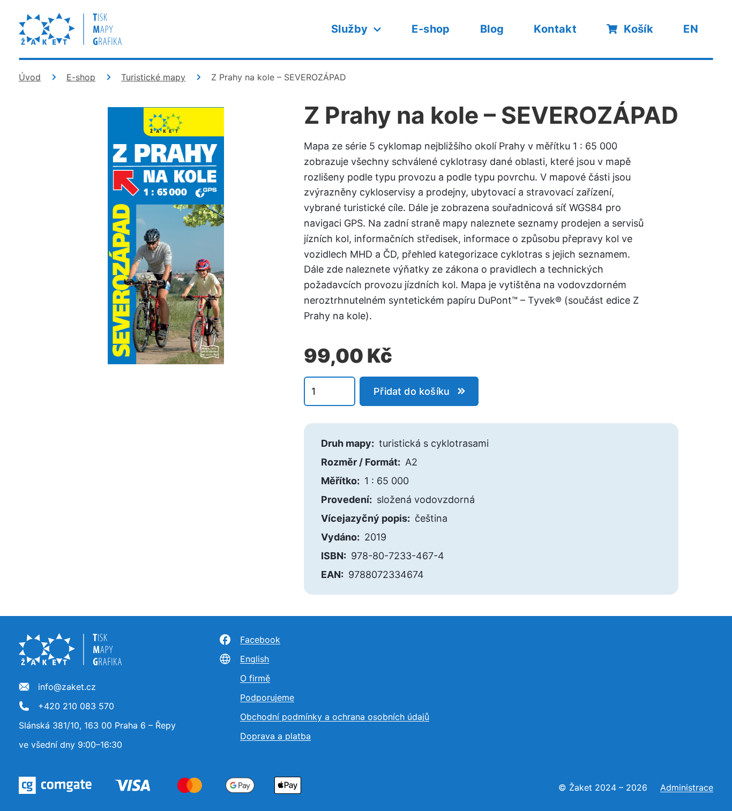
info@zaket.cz (67, 687)
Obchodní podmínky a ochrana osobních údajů (334, 716)
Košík (638, 28)
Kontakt (555, 28)
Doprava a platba (275, 736)
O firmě (255, 678)
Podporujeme (267, 697)
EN (690, 28)
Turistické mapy (153, 77)
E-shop (431, 28)
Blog (492, 28)
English (254, 659)
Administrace (686, 787)
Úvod (30, 77)
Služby (349, 28)
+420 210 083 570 (76, 706)
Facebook (260, 639)
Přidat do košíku (412, 391)
